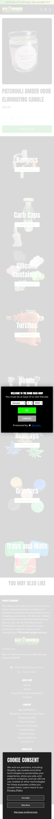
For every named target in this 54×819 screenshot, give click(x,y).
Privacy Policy (15, 790)
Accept (26, 798)
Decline (25, 805)
